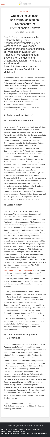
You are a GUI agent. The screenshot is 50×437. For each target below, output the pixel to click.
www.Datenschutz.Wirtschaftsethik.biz (18, 270)
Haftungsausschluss (25, 429)
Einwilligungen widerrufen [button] (38, 433)
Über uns (4, 429)
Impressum (13, 429)
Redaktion (32, 32)
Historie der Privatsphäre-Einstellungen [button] (15, 433)
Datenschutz (37, 429)
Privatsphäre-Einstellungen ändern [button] (13, 431)
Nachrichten (25, 12)
